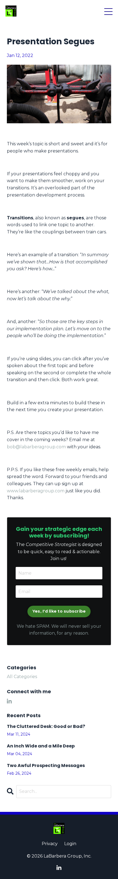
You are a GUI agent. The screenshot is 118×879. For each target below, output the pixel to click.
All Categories (22, 676)
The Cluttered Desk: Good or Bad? (46, 726)
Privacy (50, 843)
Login (70, 843)
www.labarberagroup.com (35, 490)
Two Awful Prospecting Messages (46, 765)
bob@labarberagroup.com (36, 446)
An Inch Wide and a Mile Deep (41, 746)
